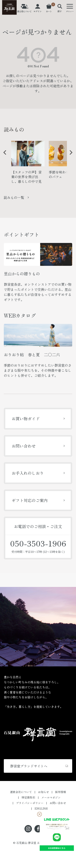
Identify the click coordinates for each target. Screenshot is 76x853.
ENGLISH (41, 808)
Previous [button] (3, 155)
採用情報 (60, 792)
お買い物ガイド (26, 418)
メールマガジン (51, 797)
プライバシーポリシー (29, 803)
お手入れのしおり (28, 473)
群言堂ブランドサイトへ (28, 765)
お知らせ (43, 792)
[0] (49, 9)
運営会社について (21, 792)
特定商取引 (28, 797)
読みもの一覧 (14, 197)
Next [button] (69, 155)
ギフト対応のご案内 (30, 500)
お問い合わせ (24, 446)
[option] (28, 164)
